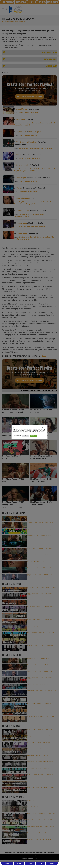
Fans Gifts (52, 863)
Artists (19, 863)
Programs (7, 863)
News (41, 863)
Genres (30, 863)
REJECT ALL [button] (25, 435)
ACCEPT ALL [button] (33, 435)
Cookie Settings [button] (17, 435)
